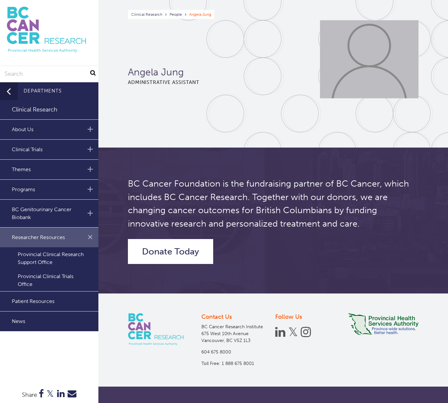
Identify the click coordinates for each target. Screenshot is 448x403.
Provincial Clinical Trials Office (45, 280)
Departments (43, 91)
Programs (23, 189)
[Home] (156, 329)
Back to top (427, 392)
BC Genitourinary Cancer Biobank (41, 213)
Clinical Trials (27, 149)
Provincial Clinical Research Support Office (51, 258)
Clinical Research (146, 14)
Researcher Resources (38, 237)
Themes (21, 169)
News (18, 321)
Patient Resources (33, 301)
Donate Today (170, 251)
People (176, 14)
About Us (22, 129)
